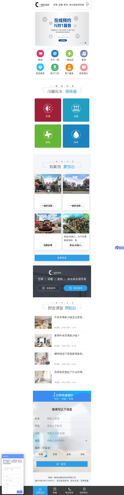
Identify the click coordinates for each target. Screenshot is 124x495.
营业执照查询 (63, 481)
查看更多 (62, 257)
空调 (48, 116)
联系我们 (84, 492)
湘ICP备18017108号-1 (45, 481)
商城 (55, 492)
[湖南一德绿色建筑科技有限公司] (59, 4)
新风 (48, 142)
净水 (76, 142)
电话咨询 (78, 288)
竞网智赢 (85, 481)
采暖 (76, 116)
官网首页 (40, 492)
